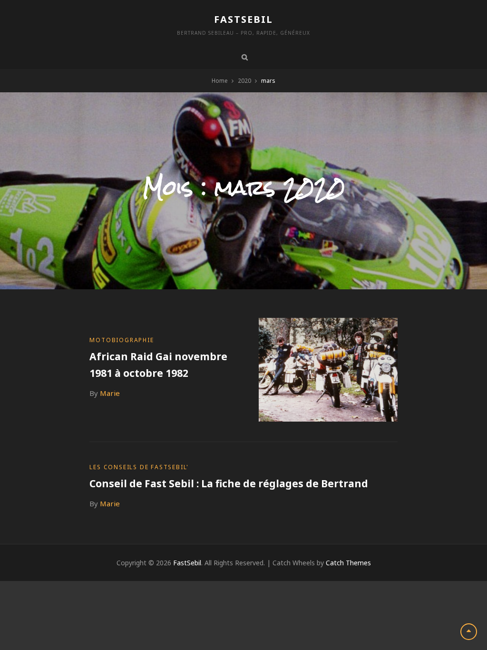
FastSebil (243, 19)
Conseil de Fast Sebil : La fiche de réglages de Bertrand (228, 483)
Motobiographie (121, 340)
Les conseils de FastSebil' (139, 467)
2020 (244, 81)
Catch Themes (348, 562)
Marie (110, 393)
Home (220, 81)
